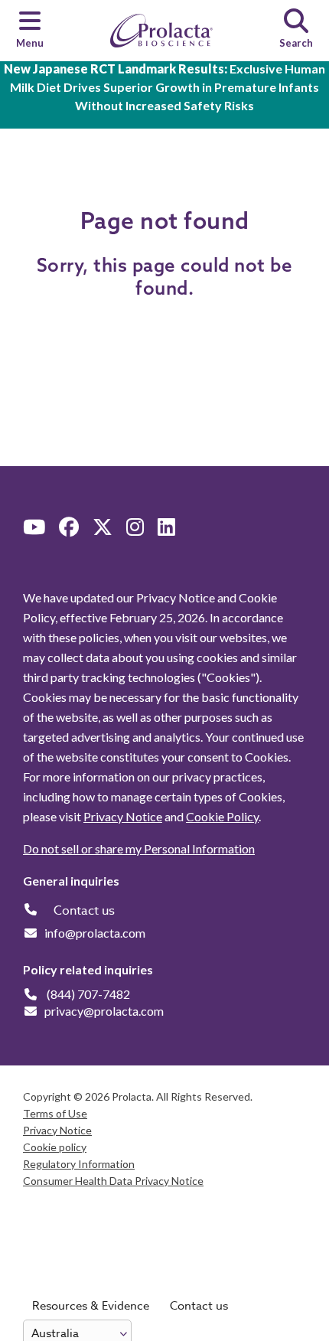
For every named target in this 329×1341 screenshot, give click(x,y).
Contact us (199, 1305)
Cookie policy (54, 1146)
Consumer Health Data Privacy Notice (113, 1180)
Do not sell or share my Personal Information (139, 848)
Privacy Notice (122, 816)
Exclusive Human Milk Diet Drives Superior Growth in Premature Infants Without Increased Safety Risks (164, 87)
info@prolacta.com (94, 932)
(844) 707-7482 (88, 994)
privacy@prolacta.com (104, 1010)
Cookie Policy (222, 816)
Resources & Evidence (90, 1305)
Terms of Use (55, 1113)
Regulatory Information (79, 1163)
